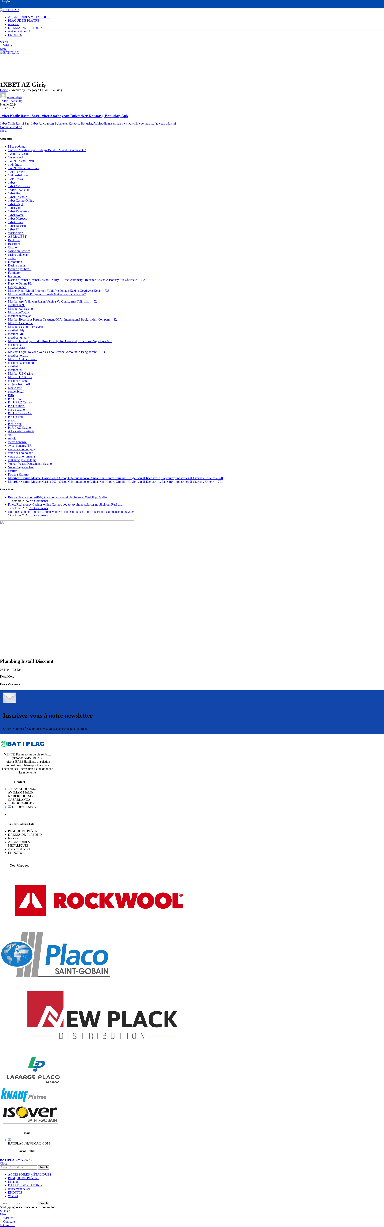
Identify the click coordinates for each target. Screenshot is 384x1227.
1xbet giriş (14, 207)
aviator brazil (16, 233)
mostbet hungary (18, 337)
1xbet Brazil (15, 193)
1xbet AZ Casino (19, 186)
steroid (12, 438)
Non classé (15, 388)
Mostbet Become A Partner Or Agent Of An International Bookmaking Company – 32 (62, 319)
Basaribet (14, 243)
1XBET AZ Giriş (11, 101)
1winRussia (15, 179)
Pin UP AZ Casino (20, 402)
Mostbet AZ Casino (20, 308)
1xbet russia (15, 222)
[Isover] (30, 1126)
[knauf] (23, 1101)
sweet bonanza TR (20, 445)
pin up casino (16, 409)
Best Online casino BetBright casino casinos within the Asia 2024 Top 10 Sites (57, 497)
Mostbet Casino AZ (20, 323)
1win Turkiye (16, 171)
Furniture (14, 272)
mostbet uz (15, 370)
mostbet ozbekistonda (21, 362)
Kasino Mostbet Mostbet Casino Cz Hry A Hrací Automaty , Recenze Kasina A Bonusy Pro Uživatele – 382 (76, 280)
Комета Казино (18, 474)
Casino (12, 247)
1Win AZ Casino (18, 153)
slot (10, 434)
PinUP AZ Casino (19, 427)
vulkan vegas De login (22, 460)
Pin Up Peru (16, 416)
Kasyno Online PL (20, 283)
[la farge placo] (33, 1084)
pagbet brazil (16, 391)
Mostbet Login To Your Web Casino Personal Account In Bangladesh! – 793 (56, 352)
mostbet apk (15, 298)
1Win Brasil (15, 157)
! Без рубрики (17, 146)
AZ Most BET (17, 236)
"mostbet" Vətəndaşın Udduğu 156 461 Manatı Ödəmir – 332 (47, 150)
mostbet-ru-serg (18, 380)
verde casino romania (21, 456)
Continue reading (11, 127)
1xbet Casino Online (21, 200)
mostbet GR (15, 334)
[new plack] (102, 1053)
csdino (12, 258)
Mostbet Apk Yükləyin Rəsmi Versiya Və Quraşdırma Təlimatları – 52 (52, 301)
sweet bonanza (17, 442)
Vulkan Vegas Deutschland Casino (30, 463)
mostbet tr (14, 366)
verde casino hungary (21, 449)
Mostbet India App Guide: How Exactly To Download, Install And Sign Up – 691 (60, 341)
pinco (11, 420)
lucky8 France (17, 287)
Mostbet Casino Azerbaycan (26, 326)
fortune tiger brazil (19, 269)
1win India (15, 164)
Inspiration (14, 276)
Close (3, 130)
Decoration (15, 262)
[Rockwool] (99, 930)
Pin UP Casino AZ (20, 413)
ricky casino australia (21, 431)
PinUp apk (15, 424)
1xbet (11, 182)
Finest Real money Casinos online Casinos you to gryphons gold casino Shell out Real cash (65, 504)
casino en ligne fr (19, 251)
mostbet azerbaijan (19, 316)
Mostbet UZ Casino (20, 373)
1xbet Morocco (17, 218)
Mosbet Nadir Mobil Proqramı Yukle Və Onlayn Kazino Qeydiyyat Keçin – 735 (58, 290)
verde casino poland (20, 453)
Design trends (16, 265)
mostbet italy (16, 344)
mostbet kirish (17, 348)
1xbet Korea (16, 215)
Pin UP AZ (15, 398)
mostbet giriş (16, 330)
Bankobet (14, 240)
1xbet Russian (17, 225)
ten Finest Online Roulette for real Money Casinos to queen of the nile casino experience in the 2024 (71, 511)
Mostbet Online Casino (22, 359)
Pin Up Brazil (16, 406)
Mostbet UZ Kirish (20, 377)
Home (4, 90)
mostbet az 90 (16, 305)
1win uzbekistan (18, 175)
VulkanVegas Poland (21, 467)
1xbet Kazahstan (18, 211)
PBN (11, 395)
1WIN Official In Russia (23, 168)
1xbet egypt (15, 204)
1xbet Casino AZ (19, 197)
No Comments (38, 501)
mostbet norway (18, 355)
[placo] (55, 976)
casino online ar (18, 254)
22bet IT (13, 229)
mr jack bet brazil (19, 384)
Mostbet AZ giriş (18, 312)
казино (12, 471)
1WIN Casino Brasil (21, 161)
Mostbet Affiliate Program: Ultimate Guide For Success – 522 (47, 294)
